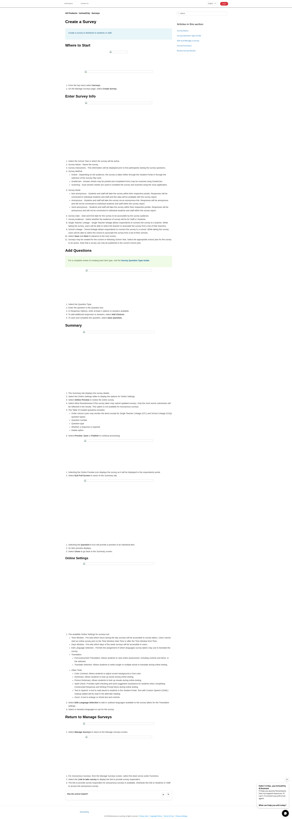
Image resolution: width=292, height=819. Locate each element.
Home (68, 4)
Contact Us (85, 3)
